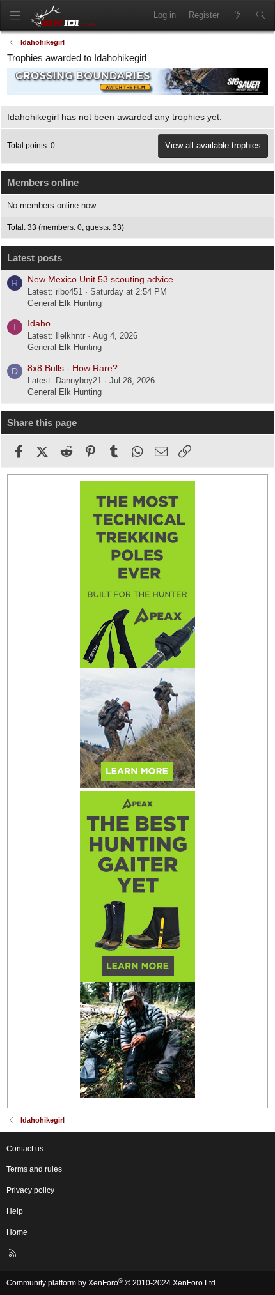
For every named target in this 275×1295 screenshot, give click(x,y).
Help (14, 1211)
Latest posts (34, 257)
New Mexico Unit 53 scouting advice (100, 279)
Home (17, 1232)
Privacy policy (30, 1190)
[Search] (260, 15)
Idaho (39, 323)
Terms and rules (34, 1169)
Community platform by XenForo (111, 1282)
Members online (43, 182)
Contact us (24, 1148)
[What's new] (237, 15)
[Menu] (15, 16)
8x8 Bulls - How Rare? (73, 368)
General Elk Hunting (65, 303)
